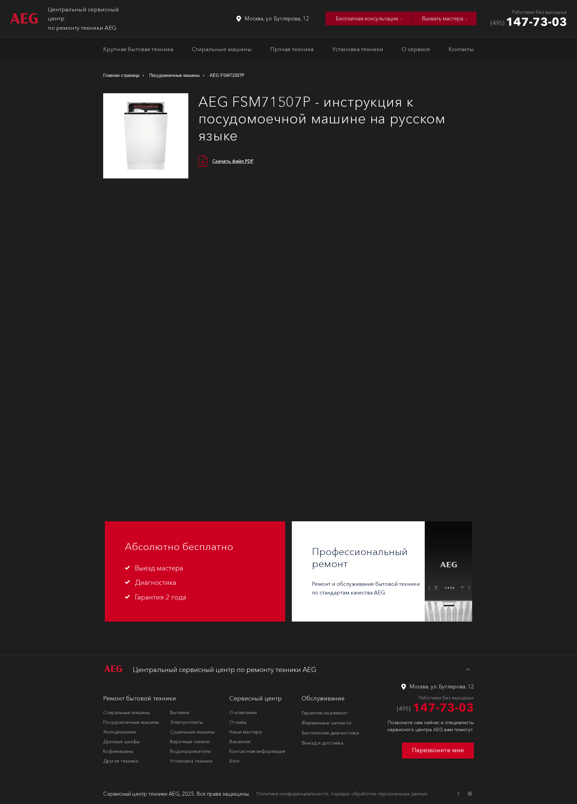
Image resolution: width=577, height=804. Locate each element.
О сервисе (416, 48)
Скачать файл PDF (232, 161)
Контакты (461, 48)
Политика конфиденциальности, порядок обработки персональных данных (341, 793)
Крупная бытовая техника (138, 48)
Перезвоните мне (438, 750)
